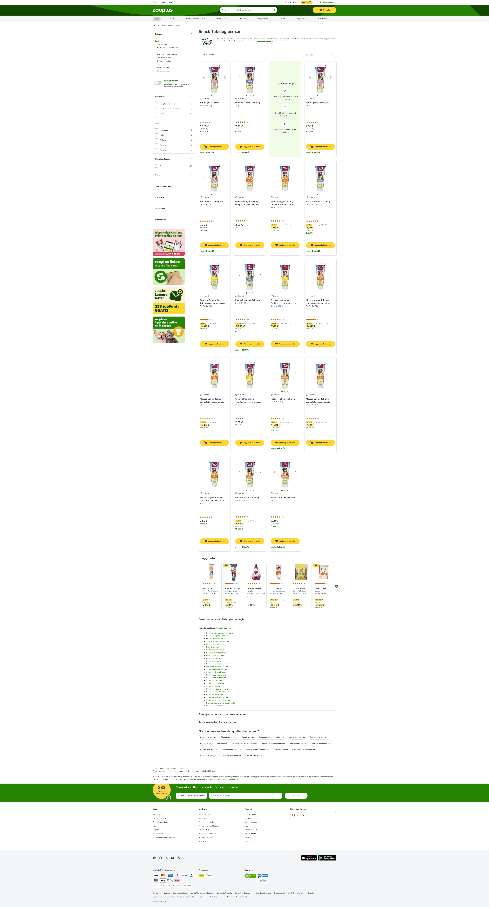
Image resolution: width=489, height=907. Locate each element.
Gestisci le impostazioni (245, 123)
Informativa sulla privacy (221, 117)
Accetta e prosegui (245, 131)
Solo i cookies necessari (245, 138)
